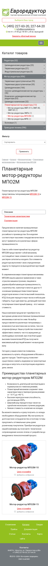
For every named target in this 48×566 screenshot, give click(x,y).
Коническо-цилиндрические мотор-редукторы (20, 97)
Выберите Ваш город (24, 20)
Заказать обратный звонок (24, 36)
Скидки (39, 525)
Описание (8, 212)
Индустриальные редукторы (19, 72)
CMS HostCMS (24, 559)
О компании (10, 525)
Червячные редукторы (17, 68)
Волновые (11, 123)
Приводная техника (15, 128)
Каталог (13, 160)
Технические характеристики (17, 216)
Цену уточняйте (24, 472)
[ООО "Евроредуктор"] (24, 12)
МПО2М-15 (7, 197)
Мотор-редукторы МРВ (19, 119)
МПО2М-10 (34, 194)
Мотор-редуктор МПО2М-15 (24, 504)
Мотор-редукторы (14, 76)
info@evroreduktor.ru (26, 29)
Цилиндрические (15, 88)
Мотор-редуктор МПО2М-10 (24, 467)
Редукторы (11, 60)
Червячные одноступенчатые (20, 81)
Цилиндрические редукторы (19, 65)
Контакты (26, 534)
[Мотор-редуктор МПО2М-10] (24, 453)
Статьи (12, 534)
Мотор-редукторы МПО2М (21, 116)
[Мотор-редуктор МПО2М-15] (24, 490)
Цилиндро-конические (17, 102)
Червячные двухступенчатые (20, 84)
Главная (5, 160)
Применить (24, 151)
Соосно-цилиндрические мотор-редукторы (24, 92)
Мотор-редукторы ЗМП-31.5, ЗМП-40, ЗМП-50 (24, 109)
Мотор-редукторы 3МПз (20, 113)
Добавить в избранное (25, 475)
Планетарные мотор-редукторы (21, 105)
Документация (10, 221)
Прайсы (14, 529)
